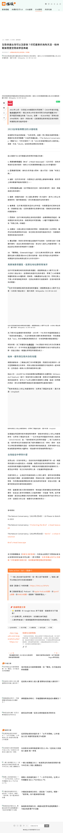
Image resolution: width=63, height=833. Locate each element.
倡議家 (7, 39)
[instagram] (49, 4)
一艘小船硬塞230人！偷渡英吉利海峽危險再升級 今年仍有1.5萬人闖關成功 (41, 763)
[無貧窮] (10, 103)
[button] (60, 4)
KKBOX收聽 (22, 594)
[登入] (57, 4)
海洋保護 (23, 627)
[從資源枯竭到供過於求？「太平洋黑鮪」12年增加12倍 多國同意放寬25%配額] (11, 738)
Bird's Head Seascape (17, 542)
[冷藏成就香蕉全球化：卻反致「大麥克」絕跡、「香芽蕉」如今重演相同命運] (11, 796)
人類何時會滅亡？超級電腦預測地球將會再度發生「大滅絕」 (35, 620)
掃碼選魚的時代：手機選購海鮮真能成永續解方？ (41, 698)
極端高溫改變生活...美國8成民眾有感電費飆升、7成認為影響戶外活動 (40, 807)
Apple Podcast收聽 (42, 591)
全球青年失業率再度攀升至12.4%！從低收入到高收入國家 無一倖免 (41, 749)
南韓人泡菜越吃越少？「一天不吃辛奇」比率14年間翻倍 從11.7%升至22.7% (40, 778)
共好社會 (48, 9)
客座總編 (5, 9)
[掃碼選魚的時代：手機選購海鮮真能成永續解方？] (11, 703)
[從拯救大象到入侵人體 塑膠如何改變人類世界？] (11, 686)
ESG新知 (38, 9)
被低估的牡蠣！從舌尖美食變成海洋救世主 (38, 713)
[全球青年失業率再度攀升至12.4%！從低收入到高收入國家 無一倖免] (11, 753)
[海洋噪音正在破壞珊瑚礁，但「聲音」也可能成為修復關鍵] (11, 672)
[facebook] (46, 4)
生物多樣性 (13, 627)
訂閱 (47, 826)
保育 (50, 627)
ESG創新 (29, 9)
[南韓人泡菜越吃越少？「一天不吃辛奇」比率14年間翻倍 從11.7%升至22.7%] (11, 782)
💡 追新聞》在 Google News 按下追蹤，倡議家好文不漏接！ (35, 612)
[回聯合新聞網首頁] (3, 4)
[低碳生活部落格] (14, 637)
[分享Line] (4, 108)
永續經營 (33, 627)
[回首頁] (9, 4)
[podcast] (51, 4)
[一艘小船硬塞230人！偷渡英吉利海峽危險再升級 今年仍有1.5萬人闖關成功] (11, 767)
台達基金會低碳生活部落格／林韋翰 (19, 52)
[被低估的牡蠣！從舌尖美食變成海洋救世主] (11, 718)
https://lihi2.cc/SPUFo (39, 585)
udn (3, 39)
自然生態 (42, 627)
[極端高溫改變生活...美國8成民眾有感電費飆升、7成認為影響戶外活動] (11, 811)
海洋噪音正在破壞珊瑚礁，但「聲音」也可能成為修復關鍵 (41, 668)
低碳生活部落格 (28, 554)
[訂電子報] (54, 4)
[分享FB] (4, 103)
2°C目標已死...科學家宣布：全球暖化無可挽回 (29, 616)
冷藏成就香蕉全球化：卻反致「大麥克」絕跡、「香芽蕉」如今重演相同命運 (40, 793)
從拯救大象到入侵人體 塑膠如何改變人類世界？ (40, 681)
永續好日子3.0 (17, 9)
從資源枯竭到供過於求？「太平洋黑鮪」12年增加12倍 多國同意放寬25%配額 (40, 734)
